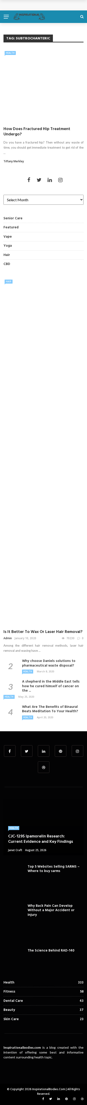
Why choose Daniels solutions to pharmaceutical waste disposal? (48, 663)
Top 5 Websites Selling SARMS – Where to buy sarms (54, 869)
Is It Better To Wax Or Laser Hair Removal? (43, 632)
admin (7, 638)
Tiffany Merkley (13, 161)
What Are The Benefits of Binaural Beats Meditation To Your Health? (50, 709)
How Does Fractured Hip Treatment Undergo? (36, 132)
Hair (8, 281)
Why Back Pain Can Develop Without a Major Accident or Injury (51, 910)
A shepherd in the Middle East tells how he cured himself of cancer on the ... (51, 686)
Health (10, 52)
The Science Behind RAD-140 (51, 950)
